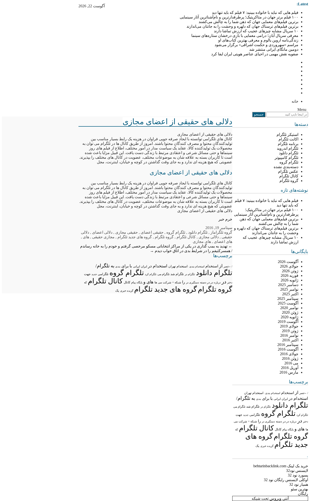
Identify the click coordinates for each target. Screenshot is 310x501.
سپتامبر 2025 (287, 298)
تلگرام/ (243, 398)
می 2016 (291, 363)
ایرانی (277, 399)
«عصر (302, 393)
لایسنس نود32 (297, 470)
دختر (305, 421)
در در (286, 421)
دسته (279, 421)
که (236, 429)
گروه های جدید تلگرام (134, 237)
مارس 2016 (288, 372)
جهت (239, 415)
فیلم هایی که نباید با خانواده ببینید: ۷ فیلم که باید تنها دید (255, 12)
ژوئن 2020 (290, 312)
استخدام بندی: (272, 393)
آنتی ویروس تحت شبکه (270, 498)
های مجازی (202, 241)
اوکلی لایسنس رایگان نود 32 (286, 480)
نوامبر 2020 (289, 308)
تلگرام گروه (288, 162)
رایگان (303, 494)
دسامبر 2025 (288, 285)
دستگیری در (268, 421)
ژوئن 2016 (290, 358)
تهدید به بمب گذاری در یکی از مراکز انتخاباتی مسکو (189, 246)
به (253, 398)
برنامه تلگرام (288, 144)
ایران (285, 399)
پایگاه (291, 429)
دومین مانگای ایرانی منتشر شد (273, 49)
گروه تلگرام (288, 181)
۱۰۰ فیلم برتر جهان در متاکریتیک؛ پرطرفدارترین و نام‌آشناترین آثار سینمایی (239, 17)
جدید (245, 414)
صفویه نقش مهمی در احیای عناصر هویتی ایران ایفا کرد (254, 54)
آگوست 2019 (288, 322)
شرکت (243, 421)
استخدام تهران (254, 393)
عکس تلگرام (288, 171)
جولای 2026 (289, 266)
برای (265, 398)
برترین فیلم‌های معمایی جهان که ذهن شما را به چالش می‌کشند (248, 22)
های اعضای (223, 241)
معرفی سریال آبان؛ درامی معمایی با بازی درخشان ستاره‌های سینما (244, 35)
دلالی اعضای (102, 232)
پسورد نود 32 (298, 475)
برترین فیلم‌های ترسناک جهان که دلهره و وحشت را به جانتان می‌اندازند (242, 26)
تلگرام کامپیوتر (286, 158)
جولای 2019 (289, 326)
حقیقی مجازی (126, 232)
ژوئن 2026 (290, 271)
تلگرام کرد (302, 414)
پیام (284, 429)
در (299, 421)
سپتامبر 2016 (287, 345)
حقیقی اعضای (152, 232)
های (301, 429)
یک (257, 446)
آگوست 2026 (288, 262)
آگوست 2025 (288, 303)
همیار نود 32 (298, 484)
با (271, 398)
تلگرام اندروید (287, 148)
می (236, 421)
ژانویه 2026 (289, 280)
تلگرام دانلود (288, 153)
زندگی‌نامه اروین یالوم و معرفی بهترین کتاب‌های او (258, 40)
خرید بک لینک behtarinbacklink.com (280, 466)
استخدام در (298, 398)
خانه (295, 101)
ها (307, 429)
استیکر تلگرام (287, 134)
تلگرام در (266, 406)
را (259, 421)
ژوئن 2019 (290, 331)
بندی (258, 398)
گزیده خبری (266, 445)
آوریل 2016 (289, 368)
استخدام (287, 393)
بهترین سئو (299, 489)
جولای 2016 (289, 354)
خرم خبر (225, 219)
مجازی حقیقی (103, 237)
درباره (293, 421)
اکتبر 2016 (290, 340)
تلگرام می (239, 406)
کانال (278, 429)
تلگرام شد (253, 406)
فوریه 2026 (289, 275)
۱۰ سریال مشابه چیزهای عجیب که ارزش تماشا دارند (256, 31)
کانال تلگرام (288, 176)
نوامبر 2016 (289, 335)
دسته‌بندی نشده (286, 167)
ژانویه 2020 (289, 317)
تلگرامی (254, 415)
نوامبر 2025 (289, 289)
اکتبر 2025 (290, 294)
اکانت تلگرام (288, 139)
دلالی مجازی (209, 237)
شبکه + (252, 421)
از (296, 392)
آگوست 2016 (288, 349)
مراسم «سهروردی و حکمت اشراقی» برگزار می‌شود (256, 45)
